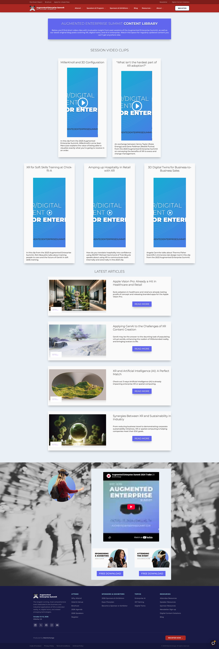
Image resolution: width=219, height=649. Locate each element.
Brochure (48, 2)
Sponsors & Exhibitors (119, 8)
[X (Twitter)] (41, 625)
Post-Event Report (36, 2)
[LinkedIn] (35, 625)
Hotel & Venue (77, 602)
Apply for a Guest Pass (62, 2)
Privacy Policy (49, 646)
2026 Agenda (76, 609)
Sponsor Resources (168, 606)
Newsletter (163, 2)
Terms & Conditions (63, 646)
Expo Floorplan (108, 602)
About (159, 8)
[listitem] (142, 428)
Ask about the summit (213, 643)
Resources (146, 8)
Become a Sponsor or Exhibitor (115, 606)
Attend (78, 8)
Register (74, 617)
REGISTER (182, 8)
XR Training (139, 602)
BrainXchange (48, 638)
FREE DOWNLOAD (110, 573)
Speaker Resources (168, 602)
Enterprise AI (140, 598)
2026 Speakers (77, 613)
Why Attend (76, 598)
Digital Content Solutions (180, 2)
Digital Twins (140, 606)
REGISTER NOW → (175, 638)
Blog (136, 8)
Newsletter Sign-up (168, 609)
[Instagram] (52, 625)
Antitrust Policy (78, 646)
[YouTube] (57, 625)
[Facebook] (46, 625)
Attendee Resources (168, 598)
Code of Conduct (35, 646)
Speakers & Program (95, 8)
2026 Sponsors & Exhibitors (113, 598)
